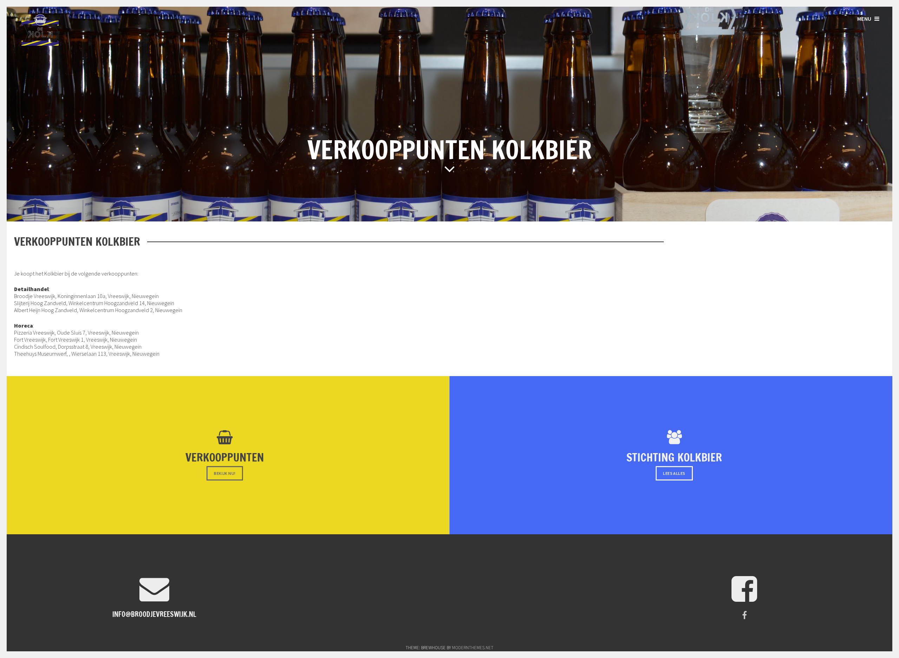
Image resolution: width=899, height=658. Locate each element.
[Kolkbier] (40, 43)
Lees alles (674, 473)
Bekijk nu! (224, 473)
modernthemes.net (472, 648)
